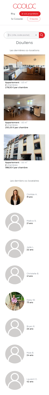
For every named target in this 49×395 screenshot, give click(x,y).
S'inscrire (34, 18)
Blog (13, 13)
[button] (24, 72)
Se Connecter (17, 18)
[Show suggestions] (36, 35)
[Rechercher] (42, 35)
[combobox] (21, 35)
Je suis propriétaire (30, 13)
